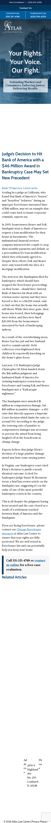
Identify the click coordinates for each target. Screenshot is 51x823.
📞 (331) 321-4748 (33, 2)
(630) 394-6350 (38, 16)
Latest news (30, 188)
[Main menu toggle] (42, 26)
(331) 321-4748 (13, 16)
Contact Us (25, 8)
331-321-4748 (44, 768)
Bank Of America (12, 188)
